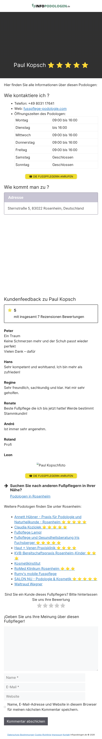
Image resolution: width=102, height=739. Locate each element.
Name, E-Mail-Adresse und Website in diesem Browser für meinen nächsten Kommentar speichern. (52, 707)
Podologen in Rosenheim (30, 496)
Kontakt (66, 734)
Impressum (57, 734)
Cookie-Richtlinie (43, 734)
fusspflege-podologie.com (45, 108)
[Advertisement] (51, 41)
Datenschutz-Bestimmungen (20, 734)
